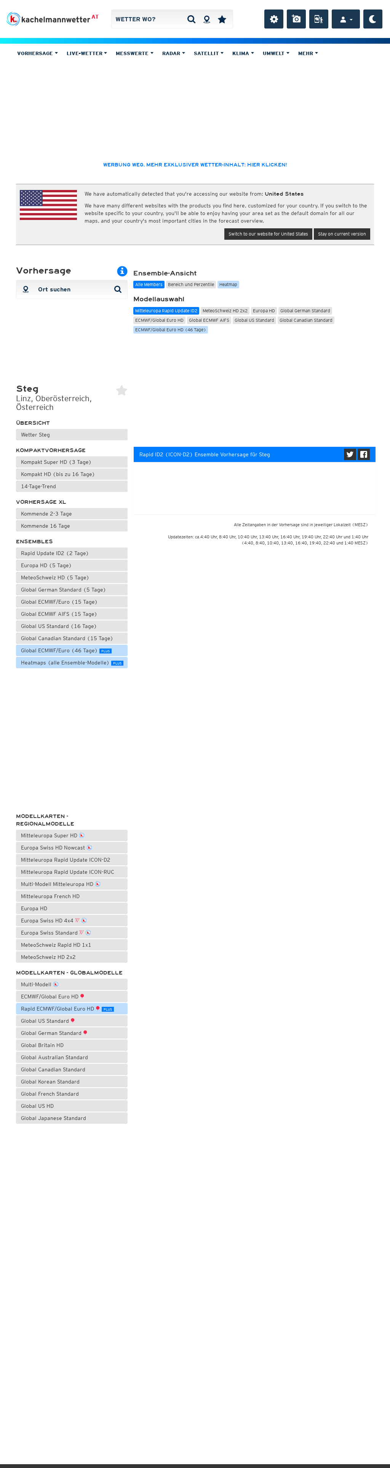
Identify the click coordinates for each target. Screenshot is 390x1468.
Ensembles (34, 541)
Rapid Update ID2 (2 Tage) (55, 553)
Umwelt (274, 53)
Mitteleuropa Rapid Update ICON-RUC (67, 872)
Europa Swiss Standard (50, 933)
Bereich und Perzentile (191, 284)
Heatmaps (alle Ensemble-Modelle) (71, 663)
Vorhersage (35, 53)
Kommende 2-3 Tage (46, 514)
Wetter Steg (35, 435)
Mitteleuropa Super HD (50, 835)
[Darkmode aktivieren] (372, 18)
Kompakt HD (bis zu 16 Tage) (58, 474)
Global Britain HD (42, 1045)
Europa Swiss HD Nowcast (53, 848)
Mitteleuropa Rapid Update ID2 (166, 310)
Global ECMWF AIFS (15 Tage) (59, 614)
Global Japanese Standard (53, 1118)
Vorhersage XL (41, 502)
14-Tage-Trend (38, 486)
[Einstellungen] (273, 18)
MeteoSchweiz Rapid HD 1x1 (56, 945)
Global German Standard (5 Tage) (63, 590)
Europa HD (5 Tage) (46, 565)
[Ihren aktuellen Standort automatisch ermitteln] (206, 19)
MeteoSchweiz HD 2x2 (48, 957)
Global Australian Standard (54, 1057)
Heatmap (228, 284)
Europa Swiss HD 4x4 (48, 921)
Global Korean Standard (50, 1082)
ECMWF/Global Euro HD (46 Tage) (170, 329)
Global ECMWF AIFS (209, 320)
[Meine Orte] (222, 19)
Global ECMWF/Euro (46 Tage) (65, 650)
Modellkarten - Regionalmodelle (45, 820)
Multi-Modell (37, 984)
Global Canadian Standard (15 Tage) (67, 638)
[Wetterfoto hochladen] (296, 18)
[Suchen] (191, 19)
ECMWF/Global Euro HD (50, 996)
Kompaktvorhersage (51, 450)
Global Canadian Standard (53, 1069)
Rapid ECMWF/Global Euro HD (66, 1009)
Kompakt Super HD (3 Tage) (56, 462)
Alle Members (149, 284)
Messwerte (133, 53)
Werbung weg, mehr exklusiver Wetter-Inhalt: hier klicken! (195, 165)
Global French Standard (50, 1094)
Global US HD (37, 1106)
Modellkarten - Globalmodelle (69, 973)
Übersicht (33, 423)
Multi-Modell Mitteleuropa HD (58, 884)
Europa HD (34, 908)
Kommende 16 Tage (45, 526)
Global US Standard (45, 1021)
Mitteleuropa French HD (50, 896)
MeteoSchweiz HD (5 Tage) (55, 577)
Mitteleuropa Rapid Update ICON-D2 (65, 860)
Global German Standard (52, 1033)
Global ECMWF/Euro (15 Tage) (59, 602)
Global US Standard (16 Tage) (59, 626)
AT (95, 17)
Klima (241, 53)
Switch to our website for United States (268, 234)
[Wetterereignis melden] (318, 18)
